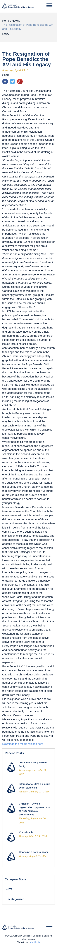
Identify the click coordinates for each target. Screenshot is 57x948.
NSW (8, 889)
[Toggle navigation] (49, 6)
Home (6, 20)
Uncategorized (14, 899)
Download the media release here (22, 743)
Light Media (34, 942)
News (15, 20)
